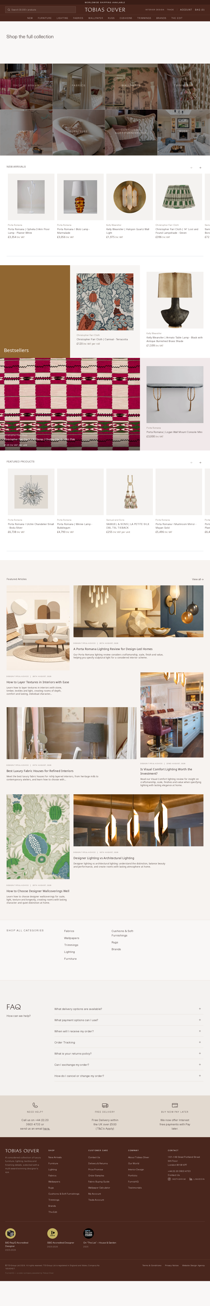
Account (186, 9)
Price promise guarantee (105, 5)
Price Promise (95, 1169)
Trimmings (144, 18)
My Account (94, 1193)
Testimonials (135, 1187)
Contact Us (94, 1157)
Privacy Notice (172, 1265)
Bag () (200, 9)
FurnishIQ (133, 1181)
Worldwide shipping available (105, 2)
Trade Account (96, 1199)
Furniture (45, 18)
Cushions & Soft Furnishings (64, 1193)
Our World (133, 1163)
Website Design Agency (193, 1265)
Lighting (62, 18)
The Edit (177, 18)
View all (196, 579)
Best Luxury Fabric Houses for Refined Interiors (40, 771)
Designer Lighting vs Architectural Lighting (104, 858)
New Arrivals (55, 1157)
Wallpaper (95, 18)
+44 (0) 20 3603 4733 (37, 1122)
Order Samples (96, 1175)
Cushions (126, 18)
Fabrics (78, 18)
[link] (31, 206)
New (30, 18)
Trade (170, 9)
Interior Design (154, 9)
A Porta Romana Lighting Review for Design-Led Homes (113, 649)
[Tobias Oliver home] (105, 10)
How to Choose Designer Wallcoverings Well (38, 891)
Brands (161, 18)
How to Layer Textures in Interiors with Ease (38, 682)
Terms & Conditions (151, 1265)
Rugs (111, 18)
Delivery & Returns (98, 1163)
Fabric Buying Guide (98, 1181)
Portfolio (132, 1175)
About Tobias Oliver (138, 1157)
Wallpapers (54, 1181)
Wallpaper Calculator (99, 1187)
